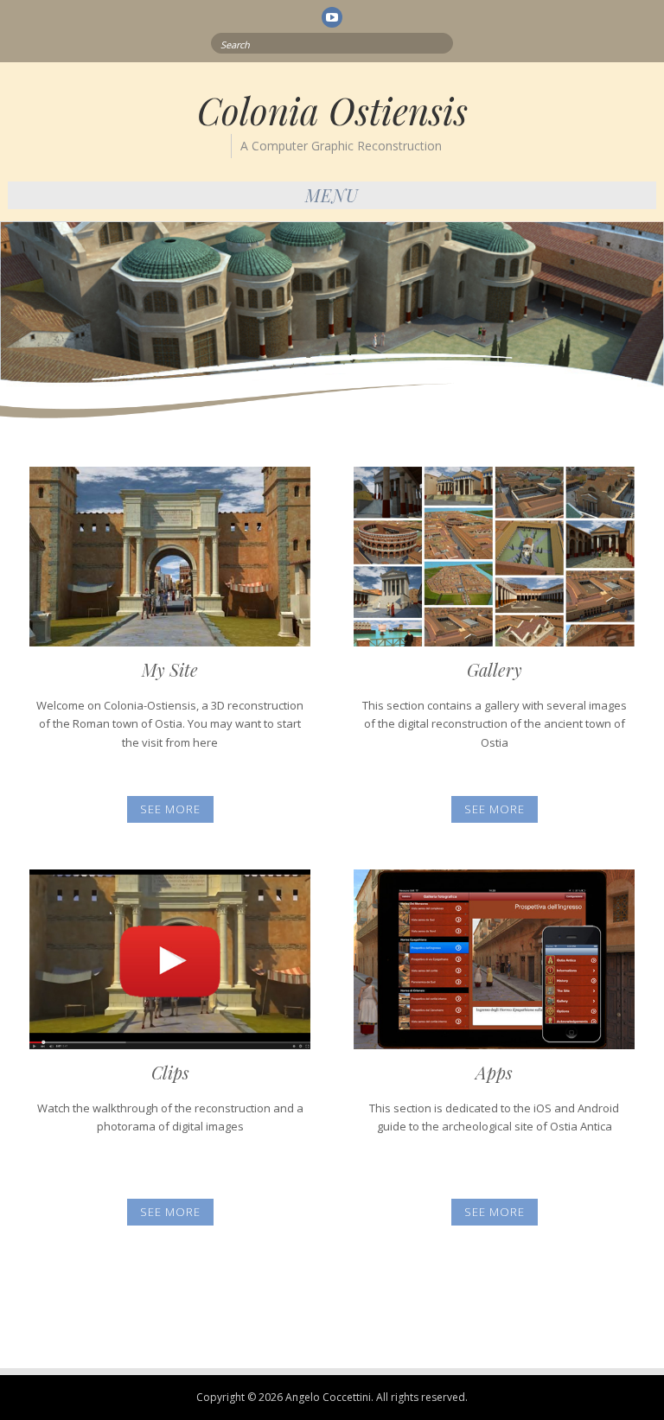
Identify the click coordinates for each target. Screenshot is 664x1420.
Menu (332, 195)
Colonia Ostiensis (332, 110)
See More (170, 809)
